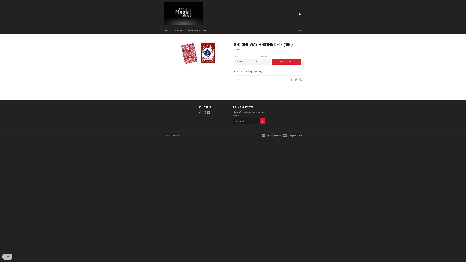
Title (236, 56)
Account (299, 31)
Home (166, 31)
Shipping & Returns (197, 31)
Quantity (263, 56)
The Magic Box (175, 136)
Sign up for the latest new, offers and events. (249, 113)
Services (179, 31)
